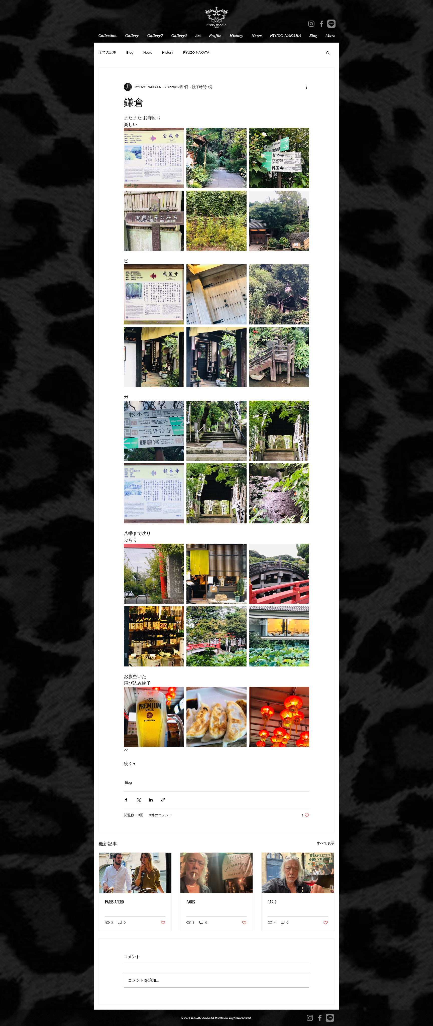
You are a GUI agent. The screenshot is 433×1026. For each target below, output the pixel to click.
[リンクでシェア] (163, 799)
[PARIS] (216, 873)
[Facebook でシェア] (126, 799)
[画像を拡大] (154, 158)
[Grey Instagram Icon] (311, 24)
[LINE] (331, 24)
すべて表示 (325, 843)
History (167, 52)
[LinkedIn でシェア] (150, 799)
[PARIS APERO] (135, 873)
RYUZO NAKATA (196, 52)
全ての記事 (107, 52)
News (147, 52)
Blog (129, 52)
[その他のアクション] (306, 87)
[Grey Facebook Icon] (321, 24)
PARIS (190, 902)
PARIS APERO (114, 902)
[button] (328, 53)
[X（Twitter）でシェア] (138, 799)
